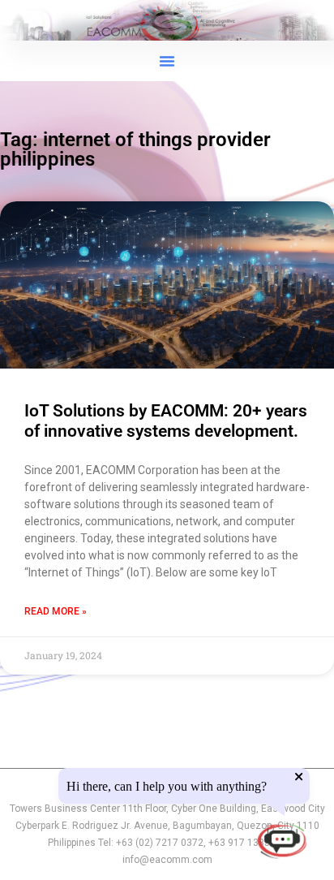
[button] (167, 61)
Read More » (55, 611)
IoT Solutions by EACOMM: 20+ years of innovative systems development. (165, 421)
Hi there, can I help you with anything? (166, 786)
